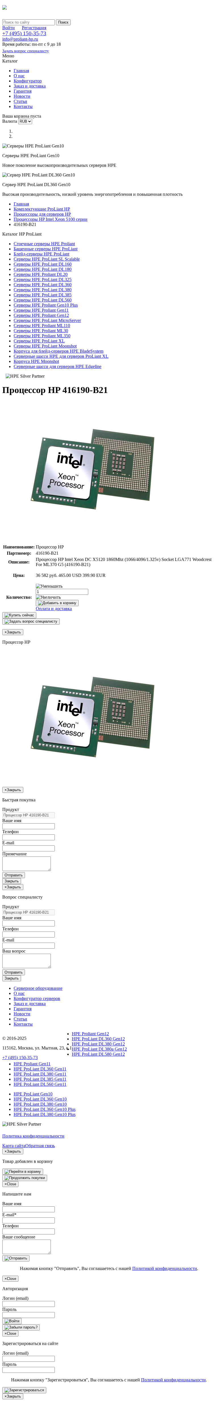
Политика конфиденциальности (33, 1136)
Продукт (10, 809)
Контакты (23, 106)
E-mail (8, 842)
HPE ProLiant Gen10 (33, 1094)
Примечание (14, 853)
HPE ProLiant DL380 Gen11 (40, 1074)
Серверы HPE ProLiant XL (39, 340)
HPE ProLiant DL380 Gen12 (98, 1044)
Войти (8, 27)
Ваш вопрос (14, 951)
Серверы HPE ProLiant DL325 (43, 279)
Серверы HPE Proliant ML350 (42, 335)
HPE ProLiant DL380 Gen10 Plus (45, 1114)
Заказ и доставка (30, 86)
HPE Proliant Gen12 (90, 1033)
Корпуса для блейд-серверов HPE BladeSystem (58, 351)
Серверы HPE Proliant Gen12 (41, 315)
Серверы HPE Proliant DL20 (41, 274)
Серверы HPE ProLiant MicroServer (47, 320)
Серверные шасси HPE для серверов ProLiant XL (61, 356)
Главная (21, 70)
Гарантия (23, 91)
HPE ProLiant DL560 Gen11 (40, 1084)
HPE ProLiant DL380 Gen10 (40, 1104)
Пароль (9, 1309)
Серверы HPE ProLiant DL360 (43, 284)
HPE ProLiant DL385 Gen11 (40, 1079)
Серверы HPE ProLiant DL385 (43, 294)
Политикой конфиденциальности (164, 1268)
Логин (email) (15, 1298)
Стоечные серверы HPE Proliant (44, 243)
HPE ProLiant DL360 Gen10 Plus (45, 1109)
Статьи (20, 101)
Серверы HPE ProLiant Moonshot (45, 346)
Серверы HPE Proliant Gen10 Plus (46, 305)
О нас (19, 75)
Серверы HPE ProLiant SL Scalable (47, 259)
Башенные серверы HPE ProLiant (45, 248)
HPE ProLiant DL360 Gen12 (98, 1038)
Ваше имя (11, 820)
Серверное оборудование (38, 988)
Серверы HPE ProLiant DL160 (43, 264)
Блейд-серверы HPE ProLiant (41, 253)
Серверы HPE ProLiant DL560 (43, 300)
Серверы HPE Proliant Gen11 (41, 310)
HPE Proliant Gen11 (32, 1063)
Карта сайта (13, 1145)
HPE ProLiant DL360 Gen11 (40, 1069)
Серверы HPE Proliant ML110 (42, 325)
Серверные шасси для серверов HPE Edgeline (57, 366)
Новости (22, 96)
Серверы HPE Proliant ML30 (41, 330)
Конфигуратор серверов (37, 998)
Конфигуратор (28, 80)
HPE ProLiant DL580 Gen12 (98, 1054)
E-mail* (9, 1214)
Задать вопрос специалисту (25, 51)
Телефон (10, 831)
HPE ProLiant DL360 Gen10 (40, 1099)
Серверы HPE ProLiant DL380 (43, 289)
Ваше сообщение (18, 1236)
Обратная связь (40, 1145)
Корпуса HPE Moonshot (36, 361)
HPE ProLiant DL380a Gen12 (99, 1049)
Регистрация (34, 27)
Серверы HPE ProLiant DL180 (43, 269)
